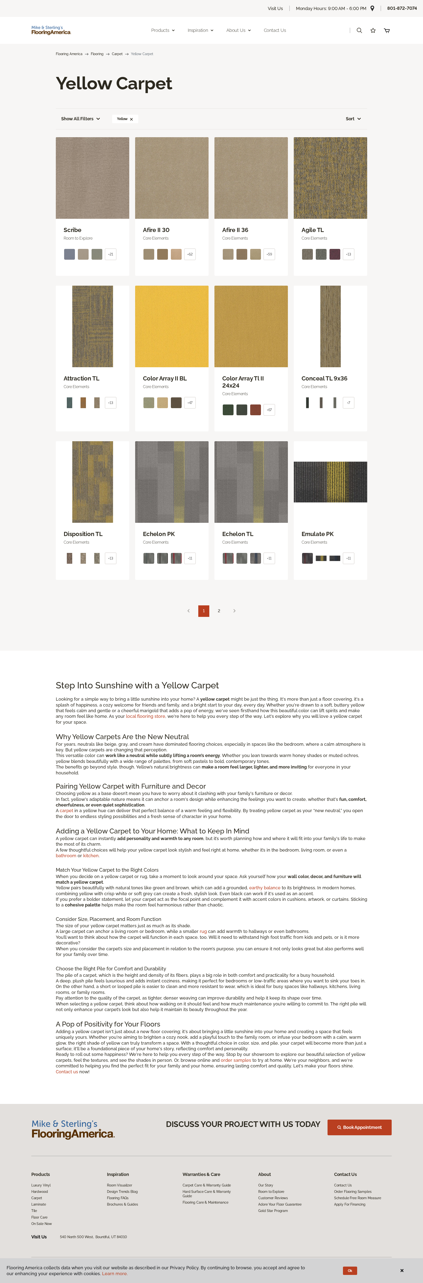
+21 (110, 254)
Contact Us (275, 30)
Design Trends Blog (122, 1192)
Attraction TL (81, 378)
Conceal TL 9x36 (324, 378)
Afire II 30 (156, 230)
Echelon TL (237, 534)
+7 (348, 403)
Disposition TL (83, 534)
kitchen (91, 855)
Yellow (122, 119)
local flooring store (145, 716)
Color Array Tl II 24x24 (243, 382)
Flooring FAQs (118, 1198)
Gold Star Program (273, 1211)
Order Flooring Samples (353, 1192)
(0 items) (387, 30)
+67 (269, 410)
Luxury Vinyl (41, 1185)
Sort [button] (350, 118)
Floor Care (39, 1217)
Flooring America (69, 54)
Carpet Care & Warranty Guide (207, 1185)
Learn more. (115, 1273)
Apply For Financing (349, 1204)
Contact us (67, 1071)
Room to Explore (271, 1192)
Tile (34, 1211)
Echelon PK (159, 534)
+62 (190, 254)
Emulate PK (318, 534)
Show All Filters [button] (77, 118)
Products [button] (160, 30)
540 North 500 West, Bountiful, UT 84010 (93, 1237)
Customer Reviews (273, 1198)
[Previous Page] (188, 611)
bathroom (66, 855)
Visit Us (275, 8)
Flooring (97, 54)
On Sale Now (41, 1224)
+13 (348, 254)
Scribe (72, 230)
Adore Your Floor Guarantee (279, 1204)
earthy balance (265, 887)
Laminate (38, 1204)
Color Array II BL (165, 378)
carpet (66, 810)
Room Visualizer (119, 1185)
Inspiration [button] (198, 30)
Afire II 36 (235, 230)
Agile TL (313, 230)
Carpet (117, 54)
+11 (190, 558)
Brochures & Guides (122, 1204)
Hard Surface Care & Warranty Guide (207, 1194)
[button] (359, 30)
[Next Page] (234, 611)
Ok (350, 1271)
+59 (269, 254)
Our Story (265, 1185)
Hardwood (39, 1192)
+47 (190, 403)
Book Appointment (362, 1127)
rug (203, 931)
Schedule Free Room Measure (357, 1198)
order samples (236, 1060)
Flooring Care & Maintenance (205, 1202)
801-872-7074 (402, 8)
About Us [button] (236, 30)
